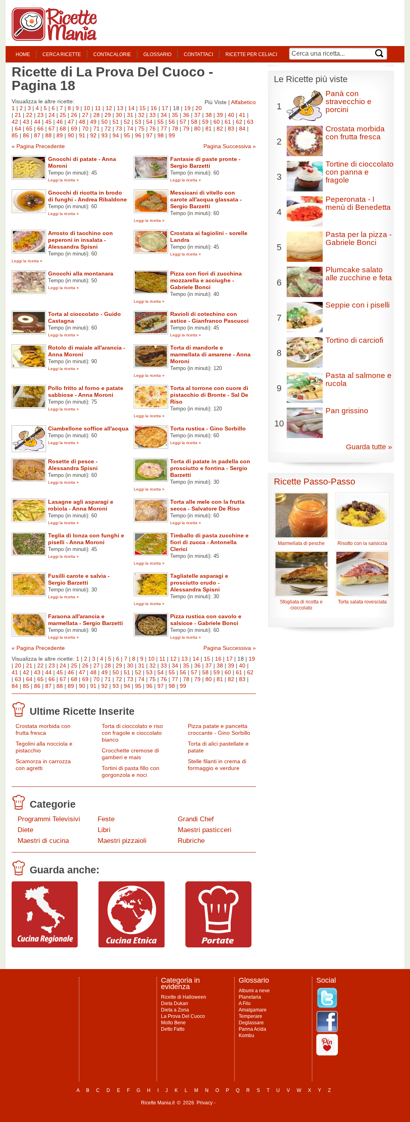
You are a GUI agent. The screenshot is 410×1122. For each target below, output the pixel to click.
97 (149, 135)
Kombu (246, 1035)
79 (186, 128)
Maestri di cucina (43, 840)
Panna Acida (252, 1029)
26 (74, 115)
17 (165, 108)
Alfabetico (243, 102)
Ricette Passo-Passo (314, 482)
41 (242, 115)
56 (172, 122)
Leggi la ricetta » (63, 180)
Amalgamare (253, 1010)
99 (172, 135)
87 (37, 135)
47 (71, 122)
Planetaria (250, 997)
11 (98, 108)
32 (141, 115)
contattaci (198, 54)
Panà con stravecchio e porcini (349, 101)
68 (63, 128)
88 (48, 135)
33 (152, 115)
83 (231, 128)
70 (85, 128)
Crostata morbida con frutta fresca (43, 729)
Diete (25, 829)
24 (51, 115)
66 (40, 128)
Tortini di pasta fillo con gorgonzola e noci (130, 771)
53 (138, 122)
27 (85, 115)
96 (138, 135)
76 (152, 128)
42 (15, 122)
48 (82, 122)
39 (220, 115)
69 (74, 128)
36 (186, 115)
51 (116, 122)
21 (18, 115)
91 (82, 135)
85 (15, 135)
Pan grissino (347, 410)
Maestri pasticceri (204, 829)
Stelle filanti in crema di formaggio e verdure (217, 764)
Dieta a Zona (175, 1010)
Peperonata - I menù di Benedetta (358, 203)
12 (109, 108)
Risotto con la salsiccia (362, 543)
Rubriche (191, 840)
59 (205, 122)
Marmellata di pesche (301, 543)
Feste (106, 819)
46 (59, 122)
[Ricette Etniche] (131, 945)
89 (59, 135)
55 (160, 122)
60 (216, 122)
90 (71, 135)
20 (198, 108)
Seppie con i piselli (358, 305)
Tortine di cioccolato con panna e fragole (360, 172)
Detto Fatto (173, 1029)
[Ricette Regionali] (45, 945)
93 (104, 135)
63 (250, 122)
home (23, 54)
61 (228, 122)
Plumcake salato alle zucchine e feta (359, 273)
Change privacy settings (243, 1103)
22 (29, 115)
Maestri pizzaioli (122, 840)
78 (175, 128)
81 (208, 128)
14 (131, 108)
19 (187, 108)
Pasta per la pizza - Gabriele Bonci (359, 238)
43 (26, 122)
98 (160, 135)
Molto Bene (173, 1022)
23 (40, 115)
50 (104, 122)
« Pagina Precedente (38, 146)
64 (18, 128)
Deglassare (251, 1022)
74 (130, 128)
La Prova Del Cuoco (183, 1016)
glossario (157, 54)
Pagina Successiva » (229, 146)
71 (96, 128)
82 (220, 128)
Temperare (250, 1016)
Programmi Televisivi (49, 819)
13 (120, 108)
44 (37, 122)
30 (119, 115)
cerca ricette (61, 54)
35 (175, 115)
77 (164, 128)
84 (242, 128)
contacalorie (112, 54)
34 (164, 115)
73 (119, 128)
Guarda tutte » (369, 447)
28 (96, 115)
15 (142, 108)
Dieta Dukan (174, 1003)
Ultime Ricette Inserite (82, 711)
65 (29, 128)
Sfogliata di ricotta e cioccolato (301, 605)
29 (108, 115)
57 (183, 122)
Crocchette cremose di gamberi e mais (130, 753)
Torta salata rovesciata (362, 602)
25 (63, 115)
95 (127, 135)
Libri (104, 829)
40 (231, 115)
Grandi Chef (196, 819)
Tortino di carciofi (354, 340)
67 (51, 128)
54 (149, 122)
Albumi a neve (254, 990)
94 (116, 135)
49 (93, 122)
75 (141, 128)
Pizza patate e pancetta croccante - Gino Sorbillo (219, 729)
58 (194, 122)
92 (93, 135)
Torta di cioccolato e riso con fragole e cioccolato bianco (132, 733)
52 (127, 122)
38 (208, 115)
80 (197, 128)
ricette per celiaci (251, 54)
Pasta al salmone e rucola (359, 379)
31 (130, 115)
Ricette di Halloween (183, 997)
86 (26, 135)
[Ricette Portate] (218, 945)
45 (48, 122)
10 (87, 108)
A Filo (245, 1003)
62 (239, 122)
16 (154, 108)
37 (197, 115)
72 (108, 128)
